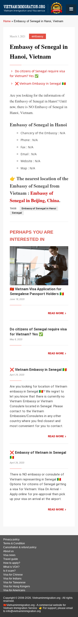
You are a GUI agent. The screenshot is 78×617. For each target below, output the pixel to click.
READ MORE (56, 313)
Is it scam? (9, 570)
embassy (37, 36)
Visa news (9, 555)
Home (7, 21)
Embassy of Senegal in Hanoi (39, 208)
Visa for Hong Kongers (16, 586)
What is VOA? (11, 566)
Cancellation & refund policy (19, 547)
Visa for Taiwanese (14, 582)
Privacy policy (11, 539)
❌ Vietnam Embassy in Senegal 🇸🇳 (40, 83)
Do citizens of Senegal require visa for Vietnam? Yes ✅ (37, 73)
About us (8, 551)
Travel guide (10, 559)
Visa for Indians (12, 578)
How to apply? (11, 562)
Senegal (17, 212)
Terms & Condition (14, 543)
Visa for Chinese (13, 574)
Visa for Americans (14, 590)
